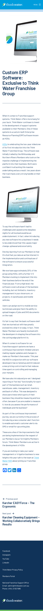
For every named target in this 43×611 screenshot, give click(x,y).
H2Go (4, 144)
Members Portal (8, 576)
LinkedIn (5, 563)
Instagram (6, 555)
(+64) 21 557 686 (14, 589)
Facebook (6, 551)
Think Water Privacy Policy (12, 570)
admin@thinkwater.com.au (18, 586)
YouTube (5, 559)
